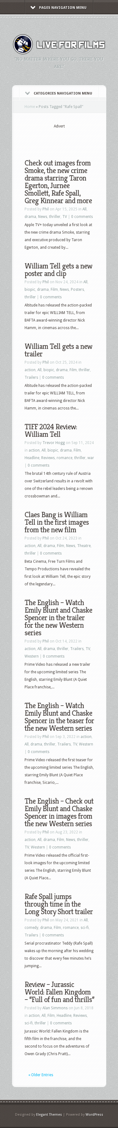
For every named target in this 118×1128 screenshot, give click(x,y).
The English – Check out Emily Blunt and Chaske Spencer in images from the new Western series (59, 812)
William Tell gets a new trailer (58, 350)
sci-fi (85, 927)
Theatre (84, 546)
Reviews (48, 458)
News (42, 216)
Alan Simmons (55, 1008)
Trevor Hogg (53, 443)
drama (30, 216)
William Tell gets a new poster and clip (58, 269)
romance (64, 458)
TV (64, 216)
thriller (54, 216)
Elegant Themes (49, 1115)
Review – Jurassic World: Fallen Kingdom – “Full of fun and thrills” (59, 992)
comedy (31, 927)
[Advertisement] (71, 138)
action (30, 370)
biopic (30, 289)
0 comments (82, 216)
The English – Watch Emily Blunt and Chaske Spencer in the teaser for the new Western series (59, 717)
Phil (45, 209)
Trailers (31, 377)
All (84, 209)
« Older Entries (40, 1075)
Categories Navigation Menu (63, 93)
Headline (32, 458)
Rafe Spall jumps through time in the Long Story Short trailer (59, 904)
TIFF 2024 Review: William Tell (51, 430)
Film (54, 289)
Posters (77, 289)
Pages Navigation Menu (63, 8)
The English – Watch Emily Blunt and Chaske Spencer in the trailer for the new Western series (58, 617)
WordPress (94, 1115)
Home (30, 107)
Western (32, 656)
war (90, 458)
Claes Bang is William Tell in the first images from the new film (57, 522)
